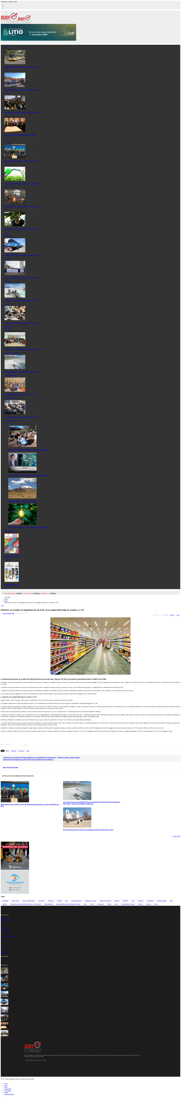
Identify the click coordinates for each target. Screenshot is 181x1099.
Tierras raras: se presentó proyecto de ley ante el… (22, 323)
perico (92, 904)
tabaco (140, 904)
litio (171, 901)
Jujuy (6, 47)
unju (156, 904)
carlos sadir (15, 901)
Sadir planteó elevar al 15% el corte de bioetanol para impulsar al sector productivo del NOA (30, 805)
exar (66, 901)
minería (4, 904)
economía (41, 901)
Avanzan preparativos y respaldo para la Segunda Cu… (23, 183)
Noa (28, 751)
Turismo (148, 904)
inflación (14, 751)
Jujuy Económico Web (8, 613)
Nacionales (8, 235)
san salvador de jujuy (128, 904)
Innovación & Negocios (12, 353)
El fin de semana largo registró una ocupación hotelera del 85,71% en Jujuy (88, 830)
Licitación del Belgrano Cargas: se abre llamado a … (22, 255)
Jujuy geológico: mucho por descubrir (22, 501)
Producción (100, 904)
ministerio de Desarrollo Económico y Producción (25, 904)
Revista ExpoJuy (9, 531)
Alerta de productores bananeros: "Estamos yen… (21, 229)
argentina (21, 751)
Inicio (6, 46)
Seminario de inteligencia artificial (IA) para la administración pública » (28, 759)
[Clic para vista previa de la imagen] (90, 674)
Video (6, 423)
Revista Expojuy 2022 (12, 585)
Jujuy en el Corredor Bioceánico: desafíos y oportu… (28, 475)
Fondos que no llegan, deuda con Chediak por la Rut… (23, 89)
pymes (109, 904)
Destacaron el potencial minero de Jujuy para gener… (23, 112)
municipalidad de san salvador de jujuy (68, 904)
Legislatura (150, 901)
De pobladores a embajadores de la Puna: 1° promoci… (23, 349)
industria (117, 901)
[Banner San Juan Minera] (38, 40)
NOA (6, 141)
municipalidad (48, 904)
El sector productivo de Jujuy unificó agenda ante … (22, 417)
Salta (116, 904)
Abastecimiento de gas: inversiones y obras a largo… (22, 206)
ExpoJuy (7, 560)
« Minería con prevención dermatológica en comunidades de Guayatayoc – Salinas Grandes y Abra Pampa (41, 757)
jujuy (8, 751)
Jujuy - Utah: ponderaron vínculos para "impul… (20, 135)
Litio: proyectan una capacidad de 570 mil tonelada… (22, 372)
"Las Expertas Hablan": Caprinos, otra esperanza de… (28, 450)
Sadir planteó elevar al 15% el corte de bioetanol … (22, 161)
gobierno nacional (105, 901)
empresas (51, 901)
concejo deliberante (28, 901)
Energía (59, 901)
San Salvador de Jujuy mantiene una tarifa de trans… (22, 67)
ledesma (140, 901)
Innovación (8, 329)
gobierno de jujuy (90, 901)
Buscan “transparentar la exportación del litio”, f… (21, 300)
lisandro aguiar (161, 901)
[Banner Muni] (15, 869)
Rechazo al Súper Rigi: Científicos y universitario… (22, 278)
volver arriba (176, 836)
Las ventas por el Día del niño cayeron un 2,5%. (20, 394)
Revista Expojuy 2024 (12, 556)
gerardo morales (76, 901)
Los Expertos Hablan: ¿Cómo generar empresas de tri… (29, 527)
